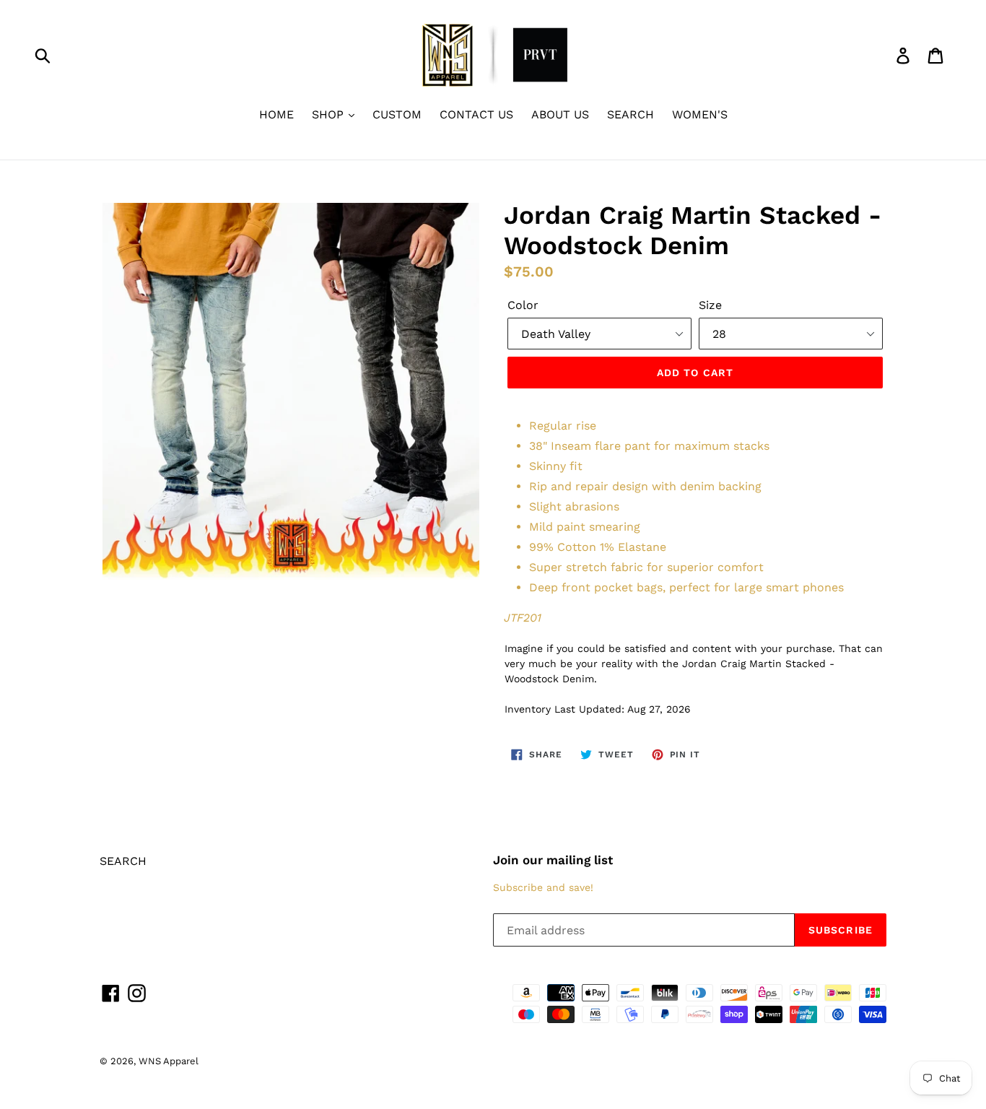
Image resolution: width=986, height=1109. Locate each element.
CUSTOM (397, 114)
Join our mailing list (553, 860)
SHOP (329, 114)
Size (710, 305)
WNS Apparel (168, 1061)
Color (522, 305)
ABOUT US (560, 114)
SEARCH (630, 114)
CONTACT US (476, 114)
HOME (276, 114)
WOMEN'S (700, 114)
